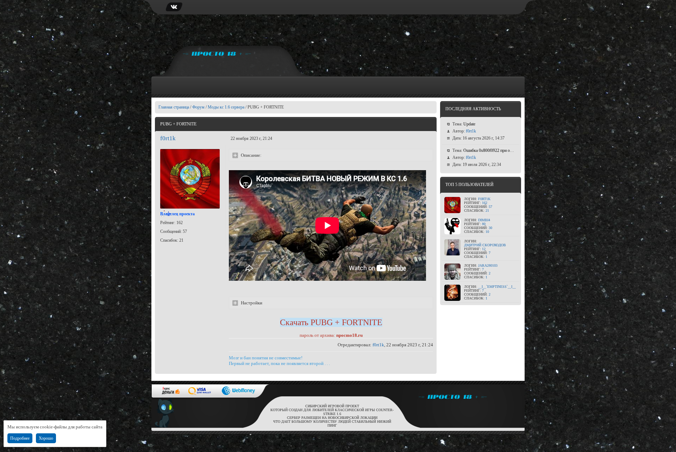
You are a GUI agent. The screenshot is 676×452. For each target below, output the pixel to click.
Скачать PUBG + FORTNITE (331, 322)
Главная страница (173, 107)
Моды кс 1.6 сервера (226, 107)
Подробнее (20, 438)
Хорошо (46, 438)
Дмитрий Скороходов (485, 245)
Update (469, 124)
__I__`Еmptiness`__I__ (497, 287)
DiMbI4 (484, 220)
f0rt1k (168, 138)
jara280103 (487, 265)
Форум (198, 107)
